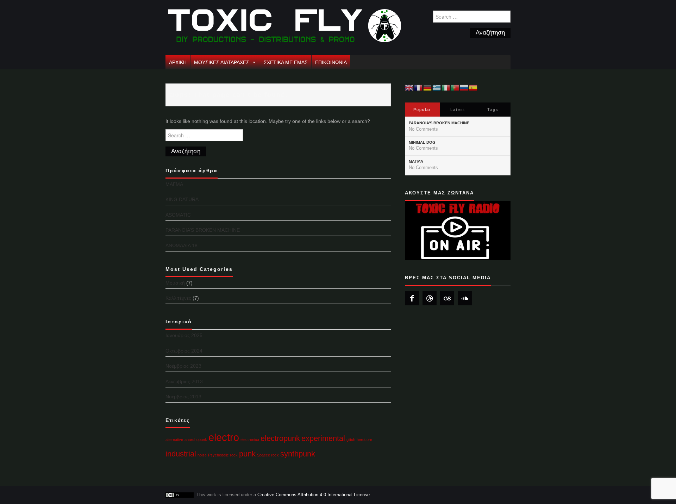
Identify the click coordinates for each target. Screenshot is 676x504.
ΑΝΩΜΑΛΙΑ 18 (181, 245)
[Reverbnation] (430, 298)
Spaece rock (268, 455)
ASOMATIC (178, 215)
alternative (174, 439)
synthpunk (297, 453)
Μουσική (175, 283)
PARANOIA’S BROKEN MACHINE (202, 230)
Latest (457, 109)
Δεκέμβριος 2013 (184, 381)
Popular (422, 109)
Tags (493, 109)
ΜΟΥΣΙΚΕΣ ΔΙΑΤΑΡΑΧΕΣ (221, 62)
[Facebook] (412, 298)
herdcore (364, 439)
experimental (323, 438)
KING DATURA (182, 199)
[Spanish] (473, 87)
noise (202, 455)
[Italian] (446, 87)
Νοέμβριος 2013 (183, 396)
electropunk (280, 438)
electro (223, 437)
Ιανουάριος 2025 (183, 335)
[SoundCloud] (465, 298)
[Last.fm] (447, 298)
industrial (180, 453)
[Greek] (437, 87)
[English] (409, 87)
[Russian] (464, 87)
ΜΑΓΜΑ (174, 184)
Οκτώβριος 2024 (183, 351)
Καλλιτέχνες (178, 298)
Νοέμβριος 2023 (183, 366)
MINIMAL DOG (422, 142)
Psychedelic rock (223, 455)
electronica (249, 439)
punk (247, 453)
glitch (350, 439)
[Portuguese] (455, 87)
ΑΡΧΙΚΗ (178, 62)
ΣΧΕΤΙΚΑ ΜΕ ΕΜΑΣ (286, 62)
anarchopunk (195, 439)
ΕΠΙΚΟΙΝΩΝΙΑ (331, 62)
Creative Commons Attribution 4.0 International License (313, 494)
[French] (418, 87)
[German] (427, 87)
